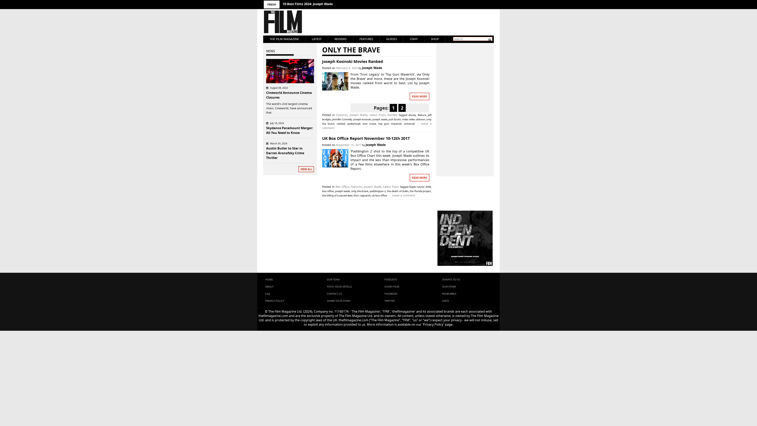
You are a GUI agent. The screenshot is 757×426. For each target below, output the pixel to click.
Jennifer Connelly (342, 119)
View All (306, 169)
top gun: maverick (390, 123)
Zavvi (445, 301)
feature (422, 115)
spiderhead (353, 123)
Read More (419, 96)
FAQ (267, 293)
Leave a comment (403, 195)
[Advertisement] (465, 105)
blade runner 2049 (420, 187)
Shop (435, 39)
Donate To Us (451, 279)
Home (269, 279)
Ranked (392, 115)
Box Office (342, 187)
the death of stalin (397, 191)
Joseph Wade (372, 68)
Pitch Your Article (339, 286)
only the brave (359, 191)
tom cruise (369, 123)
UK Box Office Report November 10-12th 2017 (366, 138)
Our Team (333, 279)
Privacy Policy (274, 301)
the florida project (420, 191)
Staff (414, 39)
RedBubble (449, 293)
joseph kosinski (362, 119)
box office (328, 191)
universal (409, 123)
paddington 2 (378, 191)
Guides (391, 39)
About (269, 286)
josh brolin (395, 119)
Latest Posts (377, 115)
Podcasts (390, 279)
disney (412, 115)
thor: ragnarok (362, 195)
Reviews (341, 39)
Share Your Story (339, 301)
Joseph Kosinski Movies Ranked (352, 61)
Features (366, 39)
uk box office (379, 195)
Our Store (449, 286)
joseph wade (379, 119)
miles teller (408, 119)
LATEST (317, 39)
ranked (341, 123)
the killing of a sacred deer (337, 195)
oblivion (420, 119)
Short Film (391, 286)
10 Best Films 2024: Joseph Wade (308, 4)
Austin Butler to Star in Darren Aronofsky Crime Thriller (285, 153)
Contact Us (334, 293)
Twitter (389, 301)
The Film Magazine (284, 39)
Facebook (390, 293)
